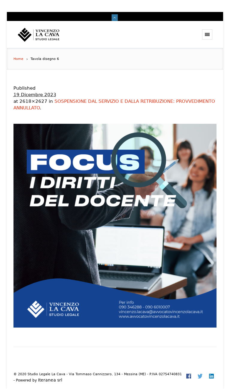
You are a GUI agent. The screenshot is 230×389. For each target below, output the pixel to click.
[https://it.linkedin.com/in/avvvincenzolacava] (211, 376)
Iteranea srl (50, 380)
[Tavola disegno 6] (115, 226)
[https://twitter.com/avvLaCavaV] (200, 376)
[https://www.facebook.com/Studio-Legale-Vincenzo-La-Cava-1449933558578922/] (188, 376)
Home (18, 59)
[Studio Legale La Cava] (49, 35)
